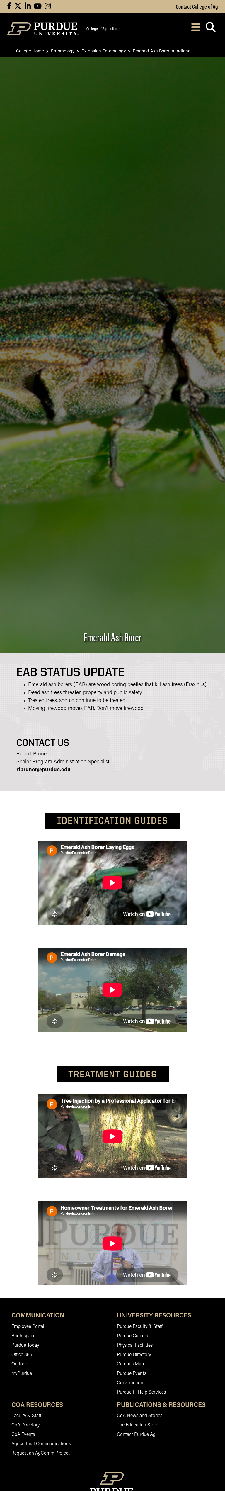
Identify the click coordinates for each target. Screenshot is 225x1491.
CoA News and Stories (139, 1416)
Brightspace (23, 1336)
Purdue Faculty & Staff (139, 1326)
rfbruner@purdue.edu (43, 770)
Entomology (62, 50)
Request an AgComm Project (40, 1453)
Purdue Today (25, 1345)
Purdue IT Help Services (141, 1392)
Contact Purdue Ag (136, 1434)
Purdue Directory (134, 1355)
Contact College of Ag (197, 6)
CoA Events (23, 1434)
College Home (30, 50)
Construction (130, 1383)
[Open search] (210, 28)
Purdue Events (131, 1373)
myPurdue (21, 1373)
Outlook (19, 1364)
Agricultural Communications (41, 1444)
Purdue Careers (132, 1336)
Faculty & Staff (26, 1416)
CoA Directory (25, 1425)
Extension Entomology (103, 50)
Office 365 (21, 1355)
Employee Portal (27, 1326)
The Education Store (137, 1425)
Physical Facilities (135, 1345)
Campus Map (130, 1364)
